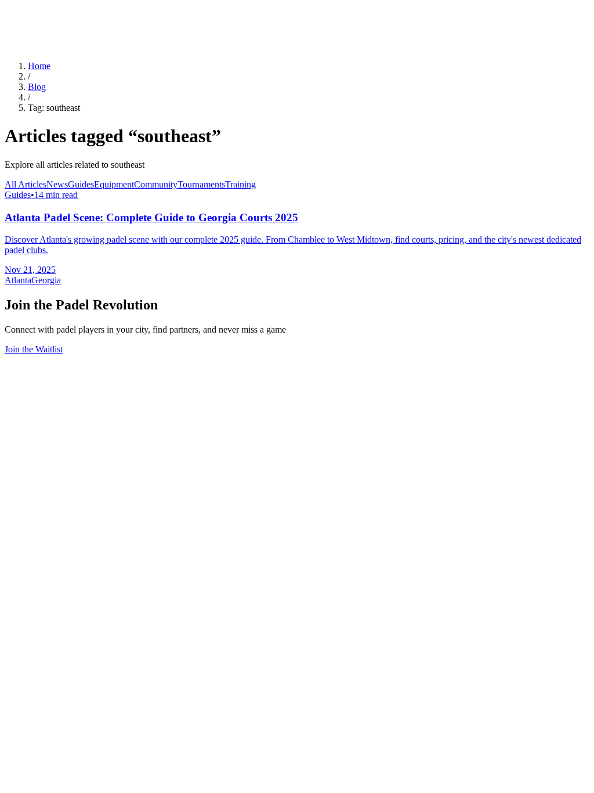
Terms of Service (99, 469)
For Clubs (25, 10)
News (57, 184)
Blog (16, 22)
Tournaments (201, 184)
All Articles (25, 184)
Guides (81, 184)
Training (240, 184)
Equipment (114, 184)
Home (39, 66)
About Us (25, 34)
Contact (166, 469)
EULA (141, 469)
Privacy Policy (44, 469)
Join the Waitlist (34, 349)
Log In (19, 46)
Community (156, 184)
